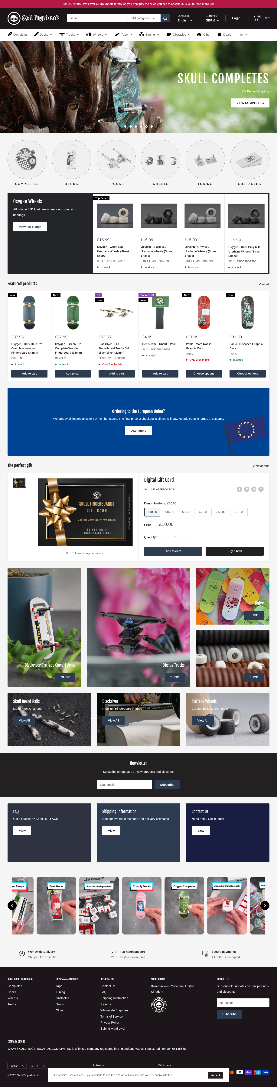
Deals (227, 34)
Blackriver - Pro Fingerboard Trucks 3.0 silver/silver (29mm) (114, 348)
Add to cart (29, 373)
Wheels (98, 34)
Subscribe (167, 784)
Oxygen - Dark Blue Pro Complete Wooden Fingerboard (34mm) (26, 348)
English (14, 1066)
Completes (20, 34)
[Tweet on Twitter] (253, 489)
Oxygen (16, 358)
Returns (105, 1004)
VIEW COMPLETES (59, 102)
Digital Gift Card (159, 480)
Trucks (70, 34)
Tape (124, 34)
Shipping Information (114, 998)
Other (206, 34)
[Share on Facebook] (239, 489)
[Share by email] (261, 489)
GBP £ (34, 1066)
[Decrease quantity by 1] (163, 537)
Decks (44, 34)
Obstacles (179, 34)
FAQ (103, 992)
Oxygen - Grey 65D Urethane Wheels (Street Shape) (201, 251)
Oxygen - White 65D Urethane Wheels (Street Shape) (113, 251)
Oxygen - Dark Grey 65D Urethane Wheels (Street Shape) (244, 251)
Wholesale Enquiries (114, 1010)
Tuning (150, 34)
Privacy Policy (109, 1022)
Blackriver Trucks (112, 358)
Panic (189, 353)
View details (261, 466)
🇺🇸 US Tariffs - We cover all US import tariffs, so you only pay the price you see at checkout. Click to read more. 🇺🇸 (138, 3)
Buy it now (234, 551)
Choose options (204, 373)
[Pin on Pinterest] (246, 489)
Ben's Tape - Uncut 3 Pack (159, 343)
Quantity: (150, 537)
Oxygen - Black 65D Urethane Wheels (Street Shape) (157, 251)
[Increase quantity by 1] (187, 537)
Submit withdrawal (112, 1028)
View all (264, 284)
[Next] (269, 159)
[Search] (165, 18)
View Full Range (30, 226)
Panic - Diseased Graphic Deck (246, 346)
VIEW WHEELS (110, 81)
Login (236, 18)
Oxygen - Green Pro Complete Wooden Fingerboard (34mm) (68, 348)
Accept (215, 1075)
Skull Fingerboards (111, 261)
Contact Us (107, 986)
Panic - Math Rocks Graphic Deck (198, 346)
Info (240, 34)
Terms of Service (111, 1016)
